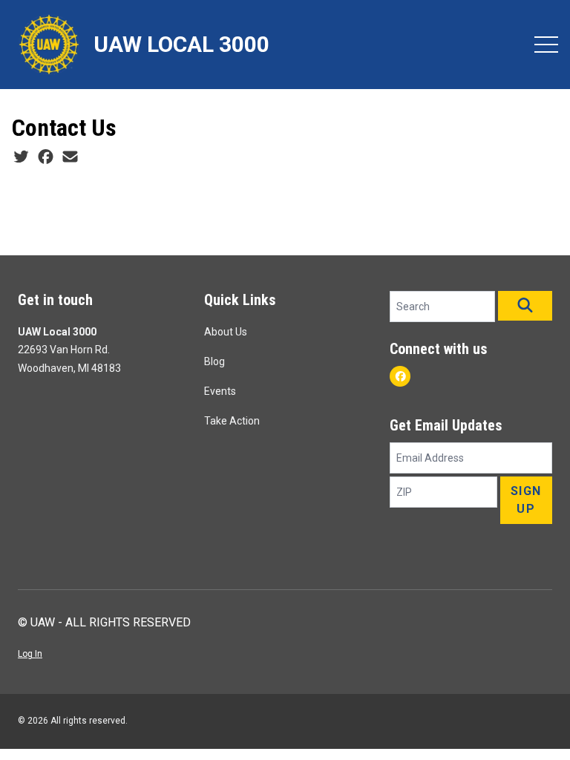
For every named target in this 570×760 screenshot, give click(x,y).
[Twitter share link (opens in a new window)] (21, 157)
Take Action (232, 421)
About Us (225, 332)
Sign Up (526, 500)
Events (220, 391)
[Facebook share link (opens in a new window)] (45, 157)
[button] (525, 306)
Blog (214, 361)
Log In (30, 654)
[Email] (70, 157)
